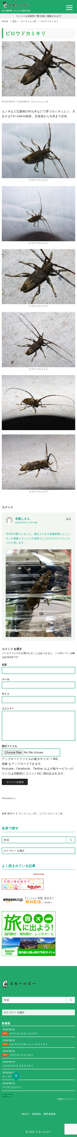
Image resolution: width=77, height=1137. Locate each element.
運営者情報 (50, 1113)
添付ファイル (9, 746)
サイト (5, 693)
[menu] (69, 7)
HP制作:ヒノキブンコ (66, 1099)
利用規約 (36, 1113)
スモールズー (43, 1131)
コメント (8, 708)
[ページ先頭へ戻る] (16, 1076)
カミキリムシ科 (29, 21)
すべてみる (7, 1095)
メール (5, 679)
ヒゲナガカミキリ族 (51, 813)
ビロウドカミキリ (49, 21)
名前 (4, 664)
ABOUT (25, 1113)
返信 (68, 518)
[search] (70, 839)
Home (5, 21)
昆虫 (14, 21)
